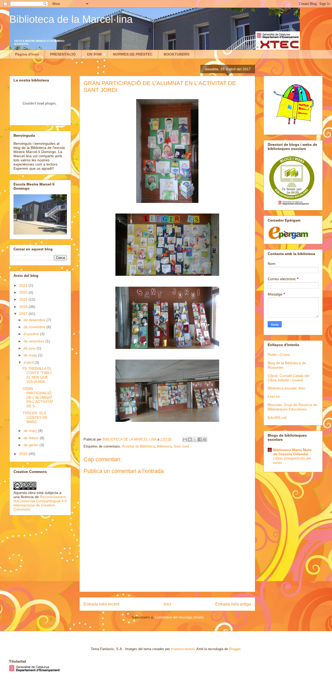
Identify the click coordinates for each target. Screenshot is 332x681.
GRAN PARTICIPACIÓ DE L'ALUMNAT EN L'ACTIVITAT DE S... (38, 397)
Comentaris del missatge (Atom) (179, 617)
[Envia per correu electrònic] (185, 439)
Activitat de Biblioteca (138, 446)
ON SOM (94, 54)
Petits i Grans (279, 355)
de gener (31, 445)
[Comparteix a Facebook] (199, 439)
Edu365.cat (277, 417)
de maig (31, 355)
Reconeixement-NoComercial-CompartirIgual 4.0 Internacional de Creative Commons (40, 503)
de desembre (35, 320)
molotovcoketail (183, 649)
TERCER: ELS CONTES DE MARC (35, 417)
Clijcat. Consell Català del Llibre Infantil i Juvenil (288, 378)
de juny (30, 348)
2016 (24, 454)
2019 (24, 299)
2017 (24, 314)
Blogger (234, 649)
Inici (167, 604)
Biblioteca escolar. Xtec (287, 388)
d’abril (29, 362)
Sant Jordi (181, 446)
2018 (24, 307)
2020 (24, 292)
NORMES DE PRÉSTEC (133, 54)
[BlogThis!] (189, 439)
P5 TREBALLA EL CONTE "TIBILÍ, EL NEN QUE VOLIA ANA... (37, 374)
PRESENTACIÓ (63, 54)
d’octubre (32, 334)
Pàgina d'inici (27, 54)
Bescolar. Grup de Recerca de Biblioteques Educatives (292, 407)
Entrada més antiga (233, 604)
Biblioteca (164, 446)
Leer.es (274, 396)
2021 (24, 285)
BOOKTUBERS (176, 54)
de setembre (34, 341)
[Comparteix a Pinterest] (204, 439)
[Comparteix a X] (194, 439)
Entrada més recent (101, 604)
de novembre (35, 327)
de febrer (32, 438)
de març (31, 431)
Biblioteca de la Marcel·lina (71, 19)
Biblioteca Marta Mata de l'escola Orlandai (292, 452)
